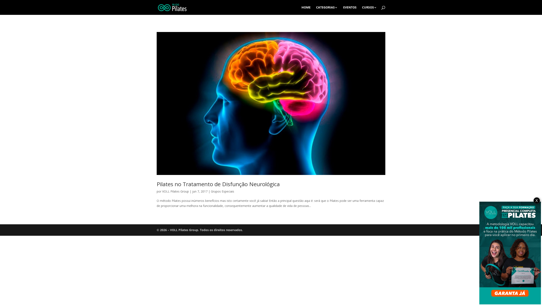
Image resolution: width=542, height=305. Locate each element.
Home (306, 7)
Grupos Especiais (222, 191)
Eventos (350, 7)
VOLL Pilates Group (175, 191)
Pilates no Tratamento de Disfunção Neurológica (218, 184)
